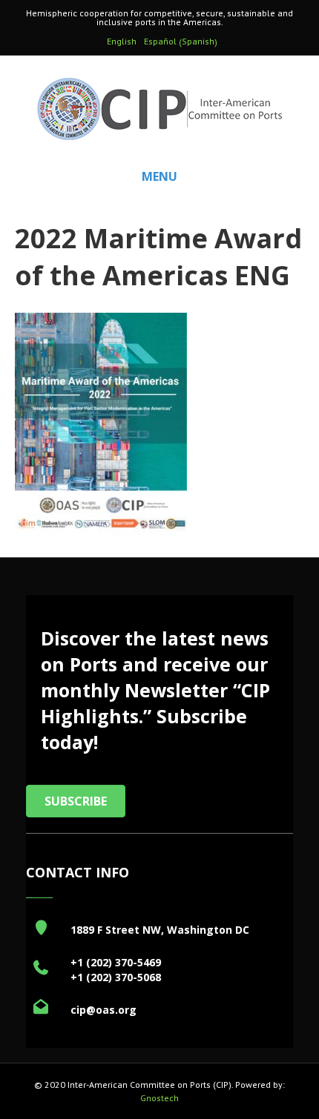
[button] (75, 801)
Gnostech (159, 1097)
